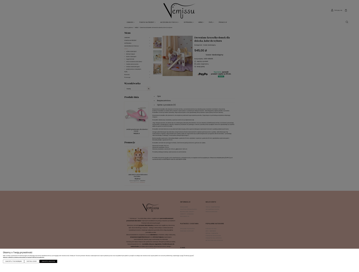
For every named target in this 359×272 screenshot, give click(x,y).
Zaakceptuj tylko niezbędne (13, 261)
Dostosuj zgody (32, 261)
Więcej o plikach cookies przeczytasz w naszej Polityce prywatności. (23, 257)
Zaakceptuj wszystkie (48, 261)
